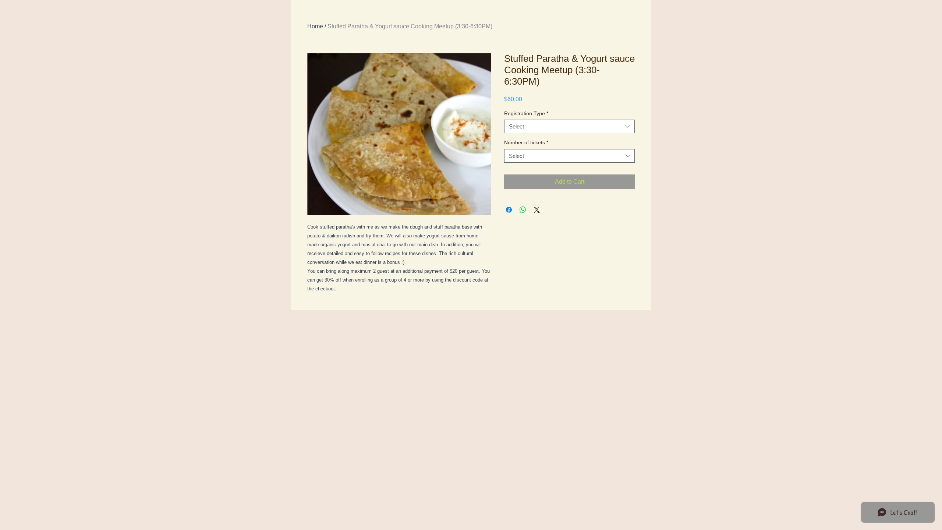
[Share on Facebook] (508, 209)
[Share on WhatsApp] (522, 209)
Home (315, 26)
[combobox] (569, 127)
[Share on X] (536, 209)
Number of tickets (526, 142)
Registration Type (526, 113)
